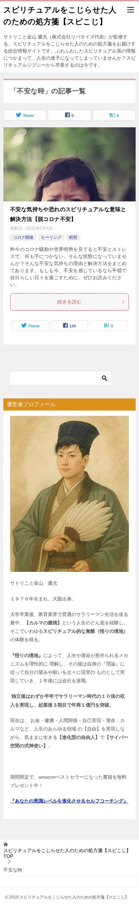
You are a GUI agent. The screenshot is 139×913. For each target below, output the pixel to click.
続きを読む (69, 301)
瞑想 (73, 237)
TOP (67, 853)
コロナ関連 (23, 237)
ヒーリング (51, 237)
